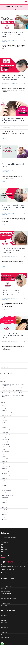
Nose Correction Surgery (6, 495)
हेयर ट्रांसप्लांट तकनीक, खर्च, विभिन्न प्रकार (8, 390)
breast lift (3, 422)
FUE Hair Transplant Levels (6, 586)
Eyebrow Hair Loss (5, 434)
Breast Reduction (4, 627)
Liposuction (3, 617)
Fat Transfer (3, 634)
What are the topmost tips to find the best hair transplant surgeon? (12, 34)
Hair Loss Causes (5, 463)
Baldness (3, 410)
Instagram (5, 542)
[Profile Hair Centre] (7, 562)
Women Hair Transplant (6, 521)
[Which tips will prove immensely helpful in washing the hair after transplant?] (14, 195)
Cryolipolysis (4, 432)
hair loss (4, 128)
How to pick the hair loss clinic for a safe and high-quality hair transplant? (13, 164)
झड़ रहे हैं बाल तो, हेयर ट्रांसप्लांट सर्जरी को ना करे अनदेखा (10, 387)
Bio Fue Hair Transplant (6, 415)
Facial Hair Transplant (5, 600)
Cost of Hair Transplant (5, 605)
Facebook (5, 540)
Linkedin (5, 547)
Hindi (3, 480)
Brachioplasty (4, 420)
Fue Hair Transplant (5, 444)
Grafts (3, 449)
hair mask (4, 468)
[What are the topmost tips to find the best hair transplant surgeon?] (14, 22)
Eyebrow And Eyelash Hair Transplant (8, 598)
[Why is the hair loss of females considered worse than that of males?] (14, 108)
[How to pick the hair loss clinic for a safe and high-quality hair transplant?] (14, 152)
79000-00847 (19, 6)
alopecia (3, 405)
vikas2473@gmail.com (14, 9)
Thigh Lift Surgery (5, 512)
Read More (4, 51)
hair (2, 454)
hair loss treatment (5, 466)
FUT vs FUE (3, 584)
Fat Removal (4, 442)
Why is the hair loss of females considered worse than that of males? (13, 120)
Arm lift (3, 408)
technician (4, 509)
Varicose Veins (4, 519)
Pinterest (5, 549)
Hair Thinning (4, 473)
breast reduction (5, 425)
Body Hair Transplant (5, 591)
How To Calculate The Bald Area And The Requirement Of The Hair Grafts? (13, 250)
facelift (3, 437)
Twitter (5, 544)
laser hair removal (5, 483)
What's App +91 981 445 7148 (10, 537)
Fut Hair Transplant (5, 446)
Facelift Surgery (5, 439)
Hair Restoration (5, 471)
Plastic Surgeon (5, 497)
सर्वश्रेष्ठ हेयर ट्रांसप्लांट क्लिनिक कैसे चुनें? (8, 392)
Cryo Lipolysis (4, 622)
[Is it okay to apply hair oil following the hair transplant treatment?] (14, 323)
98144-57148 (10, 6)
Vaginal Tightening (5, 637)
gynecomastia (4, 451)
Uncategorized (4, 517)
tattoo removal (4, 507)
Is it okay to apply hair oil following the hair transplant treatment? (12, 335)
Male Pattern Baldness (6, 488)
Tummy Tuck (4, 514)
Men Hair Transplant (6, 490)
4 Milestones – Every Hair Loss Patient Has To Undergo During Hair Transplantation (13, 77)
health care (4, 478)
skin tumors (4, 504)
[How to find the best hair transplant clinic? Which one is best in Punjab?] (14, 280)
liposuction (4, 485)
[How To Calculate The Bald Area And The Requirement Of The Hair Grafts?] (14, 238)
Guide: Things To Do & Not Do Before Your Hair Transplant (13, 395)
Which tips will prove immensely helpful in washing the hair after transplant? (13, 207)
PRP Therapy (4, 500)
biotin (3, 417)
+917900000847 (12, 569)
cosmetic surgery (5, 429)
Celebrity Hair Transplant (6, 588)
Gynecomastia (4, 620)
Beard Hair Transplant (6, 412)
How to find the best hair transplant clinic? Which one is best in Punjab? (13, 292)
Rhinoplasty (4, 502)
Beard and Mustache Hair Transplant (8, 596)
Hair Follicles (4, 456)
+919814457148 (5, 569)
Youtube (5, 551)
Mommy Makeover (5, 492)
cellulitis (3, 427)
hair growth (4, 458)
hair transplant (5, 41)
